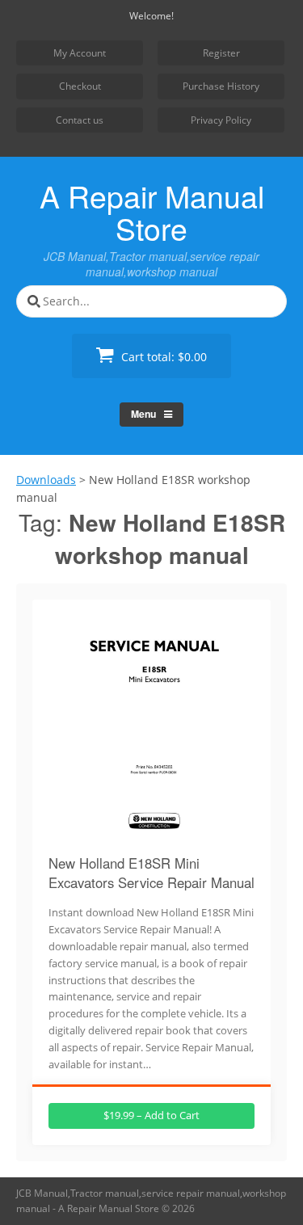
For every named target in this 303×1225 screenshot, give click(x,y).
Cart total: (162, 356)
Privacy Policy (221, 120)
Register (221, 53)
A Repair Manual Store (152, 212)
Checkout (80, 86)
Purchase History (221, 86)
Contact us (79, 120)
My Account (79, 53)
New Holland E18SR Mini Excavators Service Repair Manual (151, 872)
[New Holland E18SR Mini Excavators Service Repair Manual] (152, 832)
